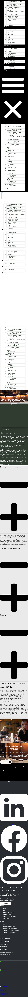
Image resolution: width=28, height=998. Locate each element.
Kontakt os (6, 70)
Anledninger (6, 26)
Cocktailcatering (12, 43)
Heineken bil (11, 25)
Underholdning (7, 63)
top (0, 997)
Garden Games (11, 68)
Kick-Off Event (11, 56)
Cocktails (6, 57)
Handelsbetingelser (3, 959)
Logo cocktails (11, 62)
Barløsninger (6, 201)
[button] (13, 97)
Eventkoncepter (7, 45)
